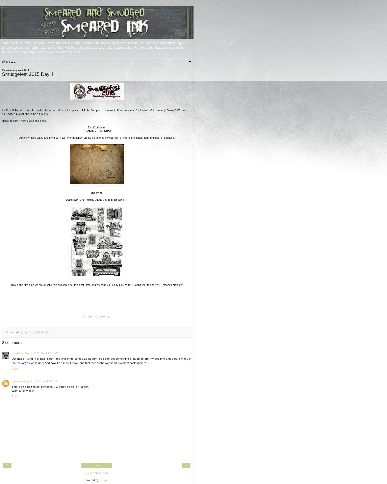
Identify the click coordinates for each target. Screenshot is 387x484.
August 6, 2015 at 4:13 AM (41, 353)
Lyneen (17, 381)
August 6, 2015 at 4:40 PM (40, 381)
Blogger (104, 480)
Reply (15, 368)
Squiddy (17, 353)
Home (97, 465)
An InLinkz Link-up (96, 316)
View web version (97, 473)
